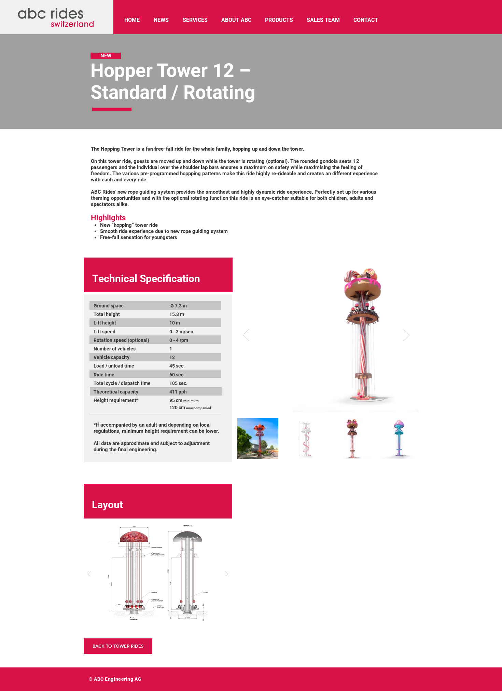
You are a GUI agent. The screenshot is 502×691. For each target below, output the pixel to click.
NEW (105, 56)
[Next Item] (406, 335)
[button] (158, 573)
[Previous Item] (246, 335)
